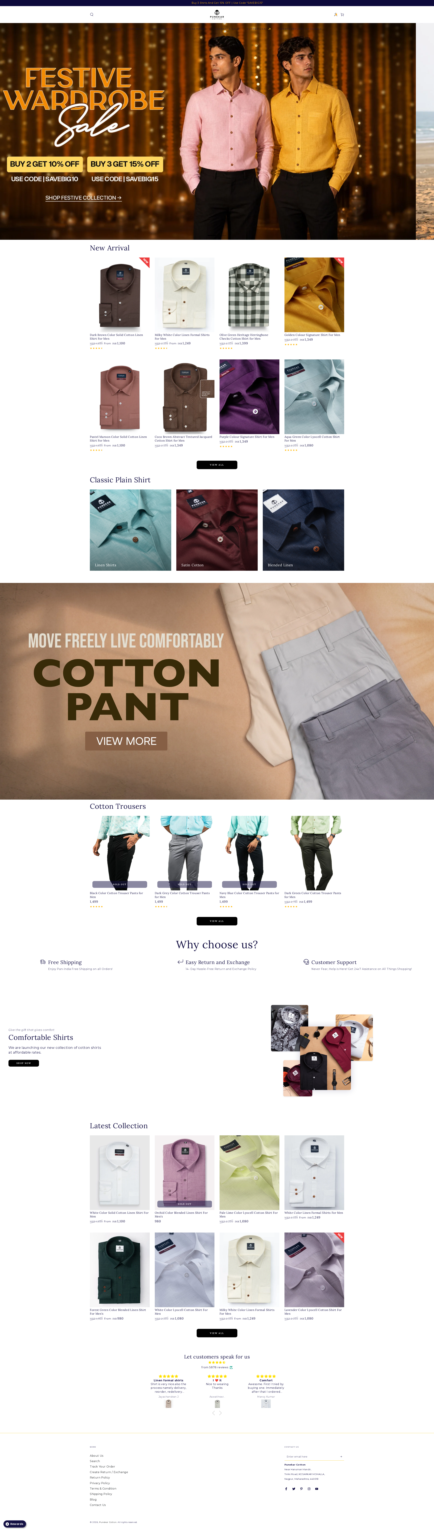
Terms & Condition (103, 1488)
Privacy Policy (100, 1483)
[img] (217, 1362)
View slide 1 (212, 233)
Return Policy (100, 1477)
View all (217, 464)
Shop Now (23, 1063)
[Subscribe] (342, 1456)
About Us (96, 1455)
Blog (93, 1499)
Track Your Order (102, 1466)
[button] (91, 14)
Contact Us (98, 1505)
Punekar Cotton (107, 1522)
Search (95, 1461)
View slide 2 (222, 233)
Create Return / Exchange (109, 1472)
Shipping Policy (101, 1494)
